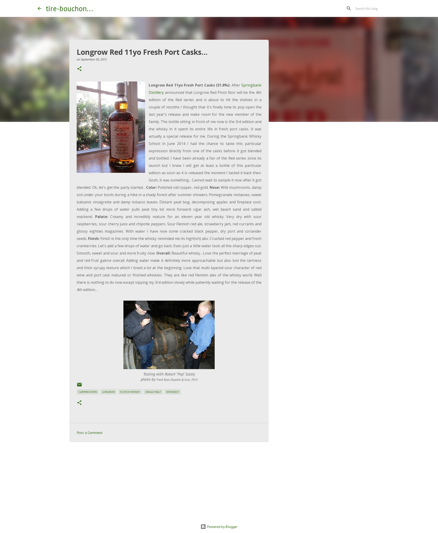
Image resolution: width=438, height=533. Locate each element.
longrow (108, 392)
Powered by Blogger (221, 526)
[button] (79, 69)
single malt (153, 392)
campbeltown (87, 392)
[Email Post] (79, 386)
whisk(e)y (172, 392)
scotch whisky (130, 392)
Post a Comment (90, 432)
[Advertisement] (169, 481)
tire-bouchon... (69, 8)
